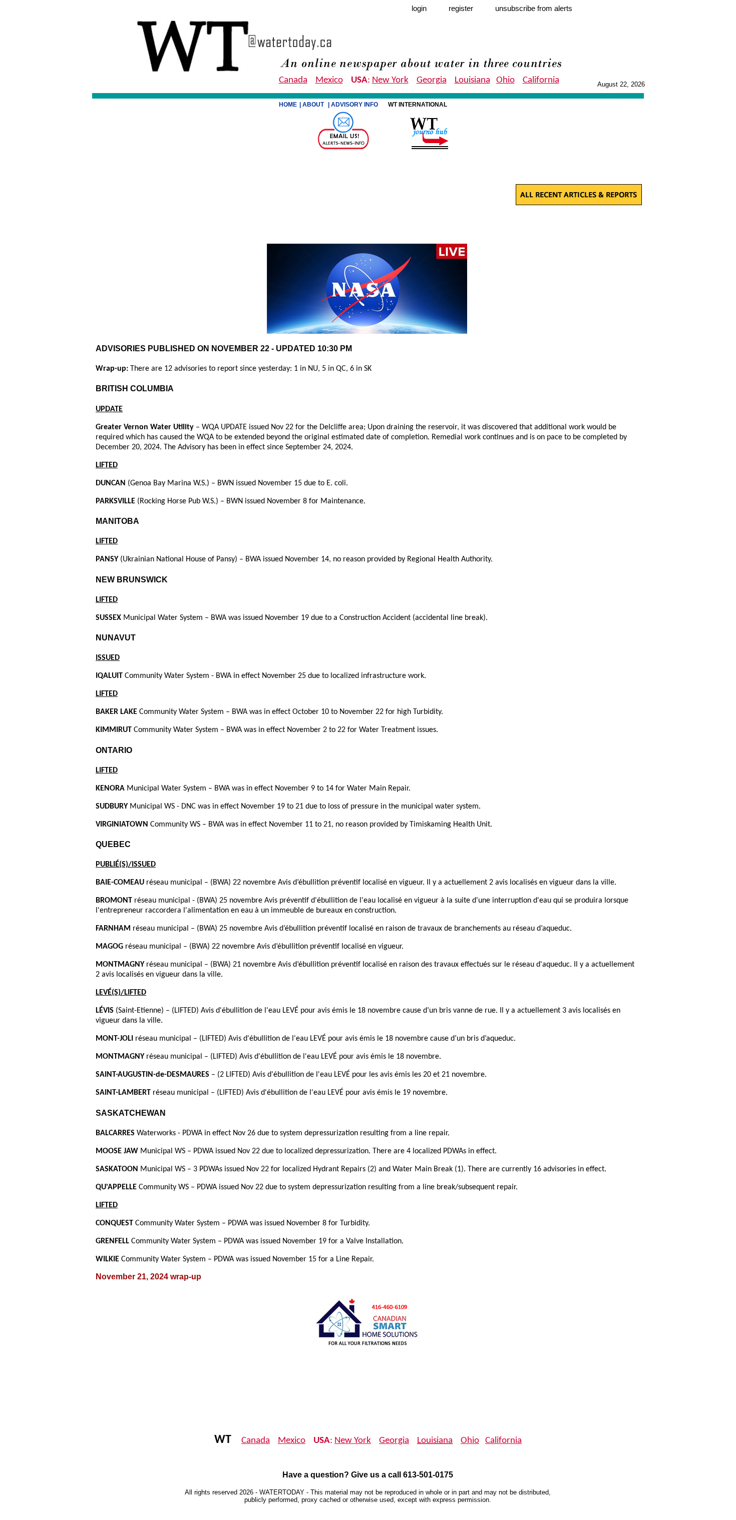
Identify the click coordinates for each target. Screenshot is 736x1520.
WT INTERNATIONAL (418, 104)
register (461, 9)
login (419, 9)
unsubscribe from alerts (533, 9)
